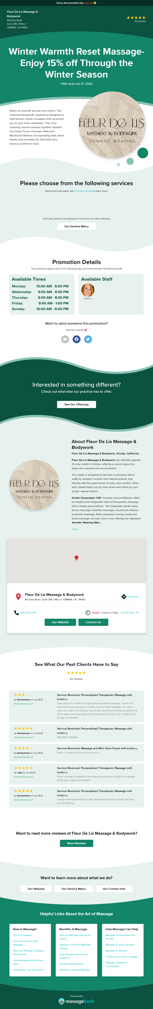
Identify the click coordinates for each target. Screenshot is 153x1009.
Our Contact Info (114, 888)
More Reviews (76, 843)
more (75, 529)
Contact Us (93, 622)
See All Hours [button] (128, 613)
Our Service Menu (76, 226)
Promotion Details (83, 191)
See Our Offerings (76, 404)
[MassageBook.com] (76, 1001)
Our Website (60, 622)
